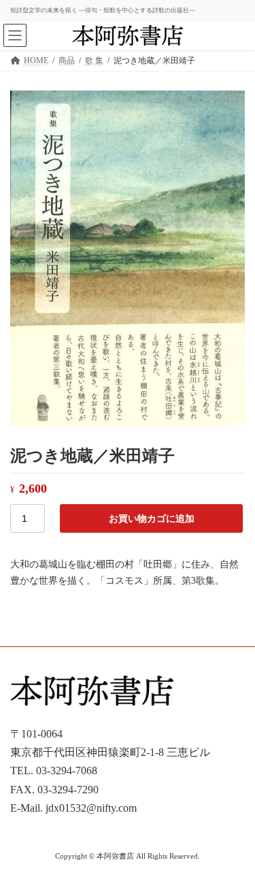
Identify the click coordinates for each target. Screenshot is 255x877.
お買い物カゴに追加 (151, 518)
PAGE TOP (235, 835)
